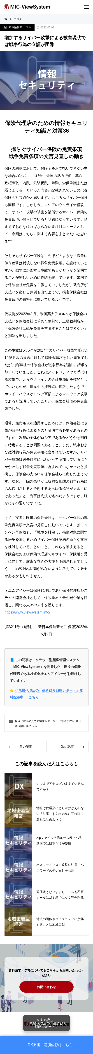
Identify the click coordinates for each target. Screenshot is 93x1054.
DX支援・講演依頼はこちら (50, 1045)
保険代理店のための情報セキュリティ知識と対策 (44, 721)
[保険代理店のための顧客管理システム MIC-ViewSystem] (27, 7)
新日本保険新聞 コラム (17, 27)
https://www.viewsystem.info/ (27, 612)
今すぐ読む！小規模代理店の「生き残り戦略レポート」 (46, 1023)
